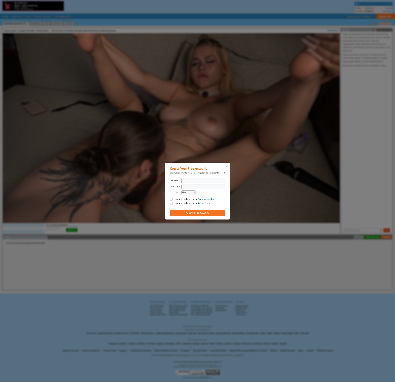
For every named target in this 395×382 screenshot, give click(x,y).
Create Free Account (197, 212)
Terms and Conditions (207, 199)
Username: (174, 180)
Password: (174, 187)
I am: (177, 192)
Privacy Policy (204, 203)
